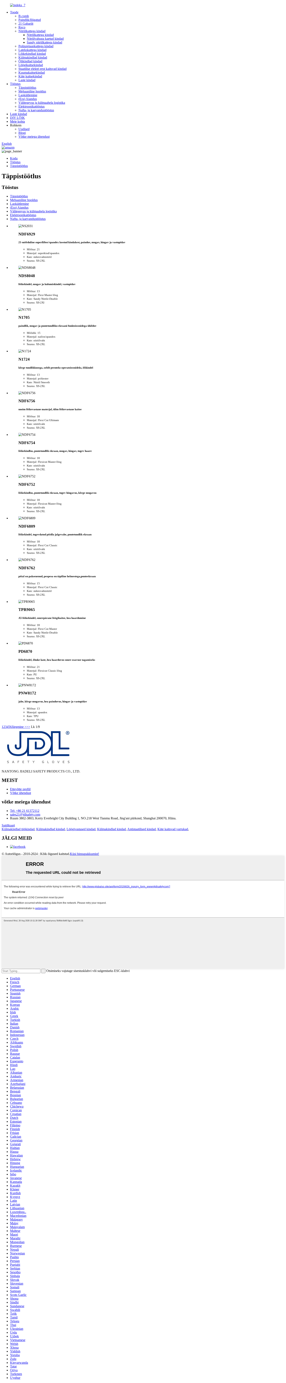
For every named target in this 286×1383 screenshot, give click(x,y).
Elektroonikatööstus (31, 106)
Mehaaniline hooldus (32, 91)
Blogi (22, 133)
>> (28, 727)
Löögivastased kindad (81, 829)
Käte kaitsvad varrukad (172, 829)
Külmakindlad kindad (32, 57)
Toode (14, 12)
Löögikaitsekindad (30, 65)
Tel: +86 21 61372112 (24, 810)
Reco (21, 27)
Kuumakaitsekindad (31, 72)
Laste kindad (26, 80)
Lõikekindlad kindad (32, 53)
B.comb (23, 16)
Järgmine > (19, 727)
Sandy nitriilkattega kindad (44, 42)
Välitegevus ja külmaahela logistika (41, 102)
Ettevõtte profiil (20, 789)
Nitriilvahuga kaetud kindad (45, 38)
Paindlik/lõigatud (29, 20)
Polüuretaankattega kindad (35, 46)
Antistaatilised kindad (141, 829)
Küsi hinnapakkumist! (84, 854)
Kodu (14, 158)
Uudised (24, 129)
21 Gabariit (25, 23)
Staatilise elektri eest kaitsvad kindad (42, 69)
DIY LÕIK (17, 118)
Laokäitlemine (27, 95)
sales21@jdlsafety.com (25, 814)
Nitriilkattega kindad (31, 31)
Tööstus (15, 84)
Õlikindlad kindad (30, 61)
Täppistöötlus (27, 87)
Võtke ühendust (20, 793)
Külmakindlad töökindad (18, 829)
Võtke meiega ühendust (34, 136)
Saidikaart (8, 825)
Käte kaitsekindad (30, 76)
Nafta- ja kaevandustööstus (36, 110)
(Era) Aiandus (27, 99)
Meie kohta (17, 121)
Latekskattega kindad (32, 50)
